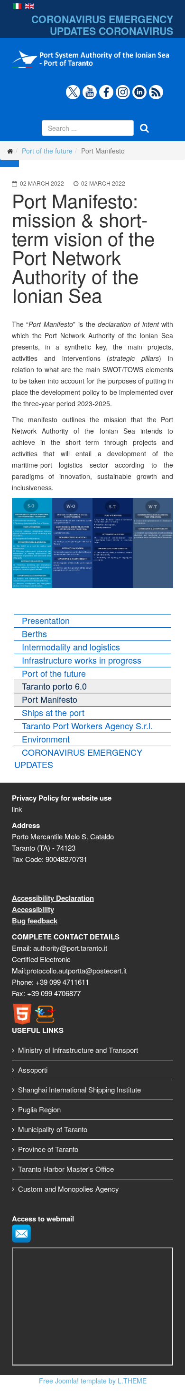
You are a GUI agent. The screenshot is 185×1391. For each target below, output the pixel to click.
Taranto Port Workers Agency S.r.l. (87, 725)
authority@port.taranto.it (70, 948)
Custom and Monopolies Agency (68, 1189)
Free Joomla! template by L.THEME (93, 1380)
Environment (46, 739)
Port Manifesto (49, 699)
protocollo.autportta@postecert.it (77, 970)
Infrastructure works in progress (81, 660)
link (17, 809)
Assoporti (32, 1070)
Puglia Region (39, 1109)
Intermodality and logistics (71, 646)
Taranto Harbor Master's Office (66, 1169)
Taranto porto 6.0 (54, 686)
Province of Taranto (48, 1149)
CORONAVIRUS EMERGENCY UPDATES (78, 758)
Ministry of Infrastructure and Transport (78, 1050)
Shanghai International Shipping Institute (79, 1089)
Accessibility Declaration (53, 898)
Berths (34, 633)
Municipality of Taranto (52, 1129)
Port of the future (47, 150)
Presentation (46, 620)
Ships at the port (53, 712)
